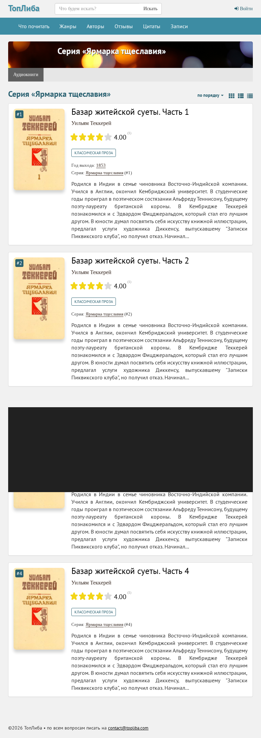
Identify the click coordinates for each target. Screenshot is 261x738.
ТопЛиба (23, 8)
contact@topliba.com (128, 728)
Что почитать (33, 26)
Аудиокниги (25, 74)
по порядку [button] (208, 95)
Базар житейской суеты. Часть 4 (130, 570)
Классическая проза (93, 152)
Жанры (67, 26)
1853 (101, 165)
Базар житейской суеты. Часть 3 (130, 429)
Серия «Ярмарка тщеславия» (111, 51)
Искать (150, 8)
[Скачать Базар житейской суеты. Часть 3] (39, 467)
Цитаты (151, 26)
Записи (179, 26)
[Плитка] (231, 96)
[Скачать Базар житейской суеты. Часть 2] (39, 297)
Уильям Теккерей (91, 123)
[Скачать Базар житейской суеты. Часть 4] (39, 608)
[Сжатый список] (250, 96)
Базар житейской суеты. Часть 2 (130, 260)
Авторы (95, 26)
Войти (246, 8)
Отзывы (124, 26)
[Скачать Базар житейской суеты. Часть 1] (39, 148)
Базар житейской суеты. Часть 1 (130, 111)
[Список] (241, 96)
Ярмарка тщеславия (104, 172)
